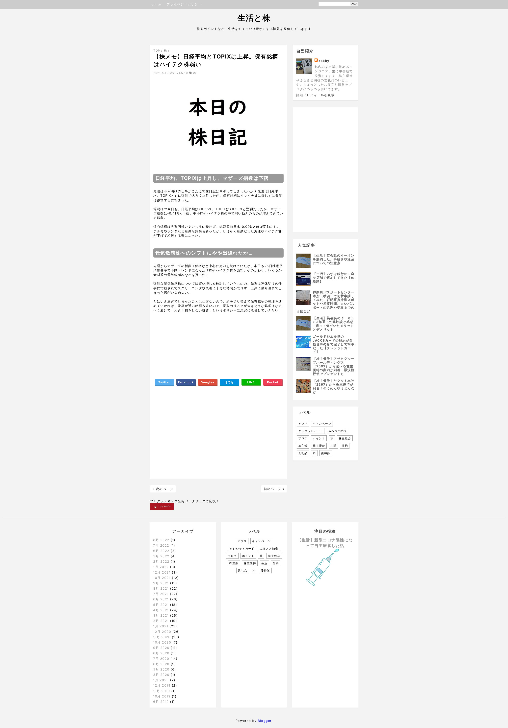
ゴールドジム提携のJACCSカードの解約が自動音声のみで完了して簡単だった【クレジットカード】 (333, 344)
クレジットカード (310, 431)
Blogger (264, 721)
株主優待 (319, 445)
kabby (323, 61)
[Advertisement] (218, 340)
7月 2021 (161, 594)
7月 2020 (161, 659)
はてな (229, 382)
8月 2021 (161, 588)
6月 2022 (161, 551)
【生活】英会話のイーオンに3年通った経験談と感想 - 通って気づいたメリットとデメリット (333, 323)
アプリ (303, 423)
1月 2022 (161, 567)
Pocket (272, 382)
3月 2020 (161, 675)
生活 (333, 445)
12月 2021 (161, 572)
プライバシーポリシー (184, 4)
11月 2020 (161, 637)
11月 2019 (161, 691)
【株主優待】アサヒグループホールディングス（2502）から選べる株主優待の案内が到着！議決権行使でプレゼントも (333, 366)
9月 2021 (161, 583)
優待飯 (325, 453)
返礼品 (303, 453)
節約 (345, 445)
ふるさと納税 (337, 431)
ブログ (303, 438)
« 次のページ (163, 489)
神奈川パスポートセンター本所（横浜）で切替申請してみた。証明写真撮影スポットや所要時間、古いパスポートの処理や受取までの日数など (325, 301)
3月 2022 (161, 556)
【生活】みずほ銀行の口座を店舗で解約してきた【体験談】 (333, 277)
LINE (251, 382)
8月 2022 (161, 540)
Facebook (186, 382)
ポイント (319, 438)
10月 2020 (162, 642)
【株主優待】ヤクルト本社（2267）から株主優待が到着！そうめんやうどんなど (333, 386)
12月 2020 (162, 632)
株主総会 (345, 438)
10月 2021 (161, 578)
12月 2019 (161, 685)
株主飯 (303, 445)
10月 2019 (161, 696)
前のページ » (274, 489)
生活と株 (254, 18)
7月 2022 (161, 545)
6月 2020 (161, 664)
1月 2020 (161, 680)
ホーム (156, 4)
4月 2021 (161, 610)
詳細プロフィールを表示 (315, 95)
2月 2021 (161, 621)
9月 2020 (161, 648)
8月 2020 (161, 653)
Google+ (208, 382)
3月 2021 (161, 615)
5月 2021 (161, 605)
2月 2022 (161, 561)
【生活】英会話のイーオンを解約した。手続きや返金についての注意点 (333, 259)
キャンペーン (322, 423)
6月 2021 (161, 599)
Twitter (164, 382)
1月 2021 (160, 626)
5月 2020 (161, 669)
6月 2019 (161, 702)
